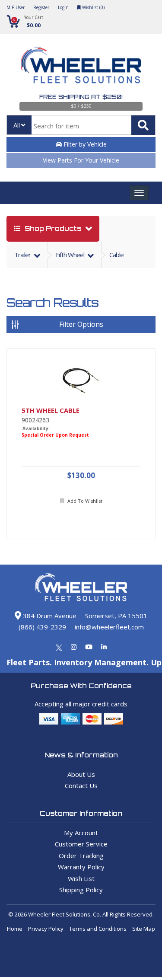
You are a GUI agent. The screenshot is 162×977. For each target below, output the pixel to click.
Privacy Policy (46, 928)
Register (41, 7)
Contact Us (81, 785)
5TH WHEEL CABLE (50, 410)
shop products (53, 228)
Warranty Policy (81, 866)
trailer (23, 254)
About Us (81, 774)
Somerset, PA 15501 (116, 615)
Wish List (81, 878)
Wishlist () (93, 7)
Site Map (143, 928)
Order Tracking (81, 855)
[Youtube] (88, 646)
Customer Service (81, 844)
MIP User (15, 7)
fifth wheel (71, 254)
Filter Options (81, 324)
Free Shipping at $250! (81, 96)
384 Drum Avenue (48, 615)
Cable (116, 254)
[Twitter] (59, 646)
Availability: (36, 428)
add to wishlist (84, 501)
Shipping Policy (81, 889)
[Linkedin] (104, 646)
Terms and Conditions (98, 928)
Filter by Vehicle (84, 144)
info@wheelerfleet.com (109, 627)
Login (63, 7)
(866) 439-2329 (42, 627)
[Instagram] (73, 646)
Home (14, 928)
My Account (81, 832)
